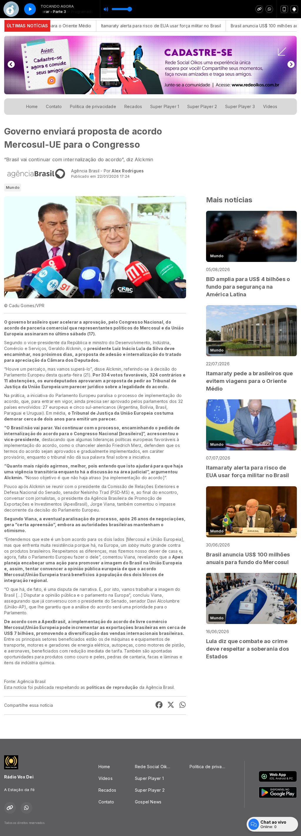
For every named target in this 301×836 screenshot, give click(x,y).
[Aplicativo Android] (294, 9)
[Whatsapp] (269, 9)
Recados (133, 106)
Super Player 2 (202, 106)
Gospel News (148, 801)
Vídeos (270, 106)
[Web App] (284, 9)
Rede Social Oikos (153, 766)
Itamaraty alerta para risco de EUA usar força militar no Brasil (140, 25)
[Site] (259, 9)
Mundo (12, 187)
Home (32, 106)
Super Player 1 (164, 106)
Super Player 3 (240, 106)
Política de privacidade (93, 106)
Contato (53, 106)
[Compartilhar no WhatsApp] (182, 705)
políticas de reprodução (112, 687)
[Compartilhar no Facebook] (159, 705)
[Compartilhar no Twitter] (170, 705)
